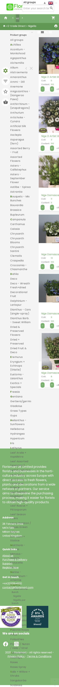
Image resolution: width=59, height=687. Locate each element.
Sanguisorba (18, 680)
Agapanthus (18, 58)
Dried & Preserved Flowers (17, 331)
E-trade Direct (17, 26)
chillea (15, 44)
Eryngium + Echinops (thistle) (17, 365)
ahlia (14, 274)
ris (12, 443)
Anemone (16, 86)
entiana (16, 396)
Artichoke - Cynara (17, 119)
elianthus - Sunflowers (18, 422)
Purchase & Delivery (14, 559)
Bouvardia (16, 205)
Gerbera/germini (21, 401)
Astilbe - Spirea (20, 187)
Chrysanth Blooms (17, 240)
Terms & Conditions (39, 656)
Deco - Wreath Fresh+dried (20, 285)
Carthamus (17, 224)
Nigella (32, 26)
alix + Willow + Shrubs (20, 674)
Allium (14, 67)
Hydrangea (17, 434)
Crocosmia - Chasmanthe (18, 267)
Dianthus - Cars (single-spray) (20, 311)
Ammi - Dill (17, 82)
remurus (16, 357)
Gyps (13, 415)
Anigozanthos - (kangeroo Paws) (20, 95)
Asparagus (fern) (17, 141)
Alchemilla (17, 63)
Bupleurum (17, 215)
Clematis (16, 256)
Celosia (15, 229)
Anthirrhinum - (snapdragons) (20, 106)
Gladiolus (16, 406)
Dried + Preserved (17, 341)
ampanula (18, 219)
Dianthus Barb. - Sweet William (20, 320)
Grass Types (18, 411)
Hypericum (17, 438)
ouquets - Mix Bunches (20, 198)
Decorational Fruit (18, 294)
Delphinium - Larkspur (18, 303)
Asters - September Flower (17, 178)
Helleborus (17, 429)
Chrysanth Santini (17, 249)
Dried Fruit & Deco (18, 350)
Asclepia (15, 135)
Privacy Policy (16, 656)
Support (7, 563)
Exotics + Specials (16, 385)
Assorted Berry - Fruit (20, 150)
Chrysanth (17, 233)
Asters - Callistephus (18, 167)
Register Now (10, 567)
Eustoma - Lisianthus (17, 376)
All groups (16, 40)
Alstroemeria (18, 72)
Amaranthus (18, 77)
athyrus (16, 448)
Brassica (15, 210)
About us (7, 555)
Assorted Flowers (16, 159)
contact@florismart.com (17, 587)
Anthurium (17, 112)
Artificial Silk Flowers (18, 128)
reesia (15, 392)
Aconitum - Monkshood (17, 51)
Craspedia (17, 260)
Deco (13, 279)
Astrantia (16, 192)
